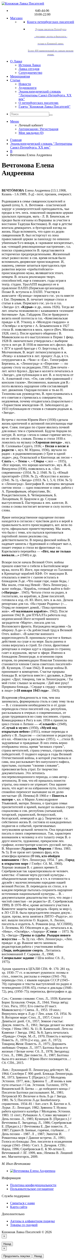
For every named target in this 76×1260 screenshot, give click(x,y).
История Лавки (30, 65)
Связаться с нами (22, 1203)
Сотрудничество (30, 72)
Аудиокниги (28, 87)
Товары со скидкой (24, 1225)
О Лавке (16, 61)
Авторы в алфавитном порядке (32, 1221)
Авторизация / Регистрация (38, 129)
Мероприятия (20, 76)
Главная (16, 140)
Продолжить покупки (16, 1256)
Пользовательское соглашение (32, 1189)
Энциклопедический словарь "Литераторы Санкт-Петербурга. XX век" (45, 95)
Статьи (15, 80)
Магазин (16, 18)
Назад (7, 1244)
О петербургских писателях (38, 103)
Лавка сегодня (29, 69)
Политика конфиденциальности (33, 1185)
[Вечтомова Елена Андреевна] (32, 1171)
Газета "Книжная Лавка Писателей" (45, 106)
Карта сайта (18, 1207)
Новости (25, 84)
